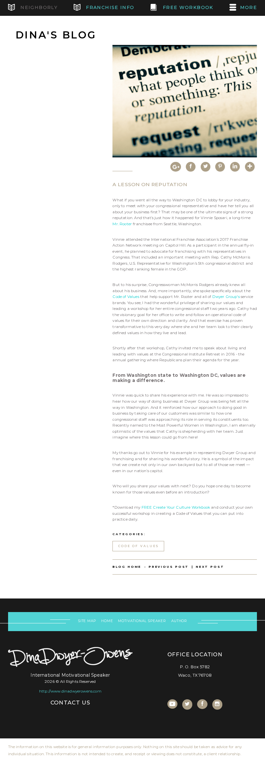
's (238, 296)
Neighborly (38, 7)
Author (179, 621)
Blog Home (126, 566)
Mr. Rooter (122, 224)
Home (107, 621)
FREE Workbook (187, 7)
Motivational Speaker (142, 621)
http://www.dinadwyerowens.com (70, 691)
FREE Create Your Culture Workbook (176, 507)
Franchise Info (109, 7)
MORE (248, 7)
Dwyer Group (224, 296)
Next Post (210, 566)
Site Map (87, 621)
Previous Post (169, 566)
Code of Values (125, 296)
